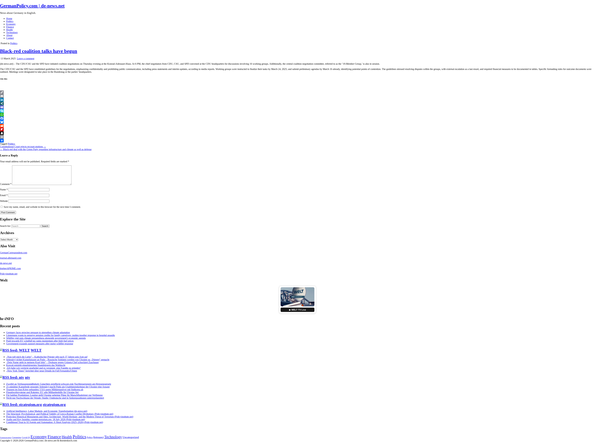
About (9, 35)
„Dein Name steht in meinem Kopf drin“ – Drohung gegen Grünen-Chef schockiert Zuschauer (52, 362)
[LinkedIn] (297, 100)
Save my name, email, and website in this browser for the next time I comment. (42, 207)
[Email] (297, 96)
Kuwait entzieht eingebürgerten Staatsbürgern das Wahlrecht (35, 365)
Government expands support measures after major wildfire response (39, 343)
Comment (5, 184)
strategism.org (54, 404)
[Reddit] (297, 126)
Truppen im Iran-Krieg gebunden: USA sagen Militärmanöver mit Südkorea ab (44, 389)
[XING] (297, 103)
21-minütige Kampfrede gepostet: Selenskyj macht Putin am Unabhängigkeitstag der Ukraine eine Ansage (58, 386)
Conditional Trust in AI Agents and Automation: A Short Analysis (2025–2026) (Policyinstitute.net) (54, 422)
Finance (10, 27)
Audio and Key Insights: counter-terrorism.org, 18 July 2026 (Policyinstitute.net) (45, 419)
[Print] (297, 137)
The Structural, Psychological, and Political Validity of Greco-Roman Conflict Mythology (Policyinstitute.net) (59, 414)
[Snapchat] (297, 133)
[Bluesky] (297, 122)
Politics (9, 21)
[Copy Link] (297, 92)
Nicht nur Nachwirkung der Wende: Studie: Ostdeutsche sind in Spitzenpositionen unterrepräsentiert (55, 398)
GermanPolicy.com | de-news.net (32, 5)
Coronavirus (16, 437)
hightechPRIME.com (10, 268)
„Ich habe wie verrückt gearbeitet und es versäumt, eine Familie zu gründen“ (43, 368)
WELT (36, 350)
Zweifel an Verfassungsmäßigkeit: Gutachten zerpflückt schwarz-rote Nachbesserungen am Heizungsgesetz (58, 384)
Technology (12, 32)
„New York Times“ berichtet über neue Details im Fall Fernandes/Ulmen (41, 370)
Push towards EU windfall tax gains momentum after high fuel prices (40, 341)
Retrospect (98, 437)
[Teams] (297, 107)
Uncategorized (131, 437)
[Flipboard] (297, 129)
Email (4, 195)
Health (9, 29)
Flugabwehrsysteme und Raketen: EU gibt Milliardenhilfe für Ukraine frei (42, 392)
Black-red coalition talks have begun (38, 51)
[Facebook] (297, 118)
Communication (5, 437)
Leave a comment (25, 58)
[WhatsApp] (297, 114)
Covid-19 (26, 437)
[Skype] (297, 111)
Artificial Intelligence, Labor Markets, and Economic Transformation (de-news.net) (46, 411)
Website (4, 201)
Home (9, 18)
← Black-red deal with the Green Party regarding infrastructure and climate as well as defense (46, 149)
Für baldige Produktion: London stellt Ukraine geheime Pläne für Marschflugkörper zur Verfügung (54, 395)
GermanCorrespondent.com (13, 252)
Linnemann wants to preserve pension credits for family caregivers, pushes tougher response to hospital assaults (60, 335)
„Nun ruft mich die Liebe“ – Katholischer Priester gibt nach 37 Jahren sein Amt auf (46, 356)
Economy (11, 24)
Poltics (90, 437)
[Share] (297, 140)
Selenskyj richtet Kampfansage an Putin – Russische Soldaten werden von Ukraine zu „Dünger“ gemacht (57, 359)
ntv (27, 377)
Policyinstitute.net (8, 273)
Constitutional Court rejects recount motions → (23, 146)
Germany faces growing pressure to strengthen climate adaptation (38, 332)
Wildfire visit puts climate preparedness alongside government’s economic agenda (46, 338)
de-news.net (6, 263)
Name (4, 189)
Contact (10, 38)
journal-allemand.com (10, 258)
